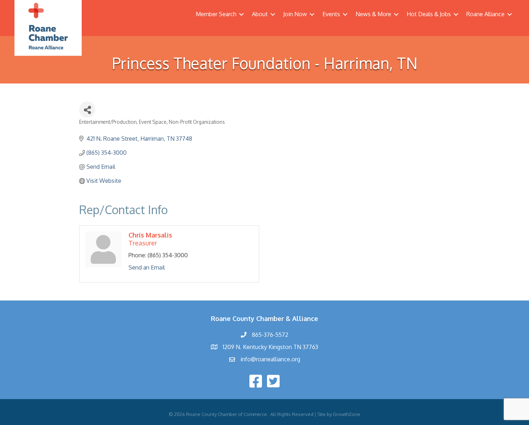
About (260, 14)
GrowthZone (346, 414)
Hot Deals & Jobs (429, 14)
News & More (373, 14)
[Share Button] (87, 109)
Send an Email (146, 267)
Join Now (295, 14)
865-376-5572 (270, 334)
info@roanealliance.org (270, 359)
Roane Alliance (485, 14)
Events (331, 14)
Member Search (216, 14)
